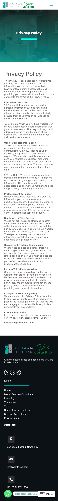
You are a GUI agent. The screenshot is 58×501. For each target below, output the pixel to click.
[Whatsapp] (8, 493)
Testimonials (10, 402)
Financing (9, 398)
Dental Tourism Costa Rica (18, 410)
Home (7, 390)
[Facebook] (6, 372)
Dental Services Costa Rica (18, 394)
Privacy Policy (11, 418)
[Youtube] (12, 372)
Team (7, 406)
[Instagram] (18, 372)
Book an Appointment (15, 414)
